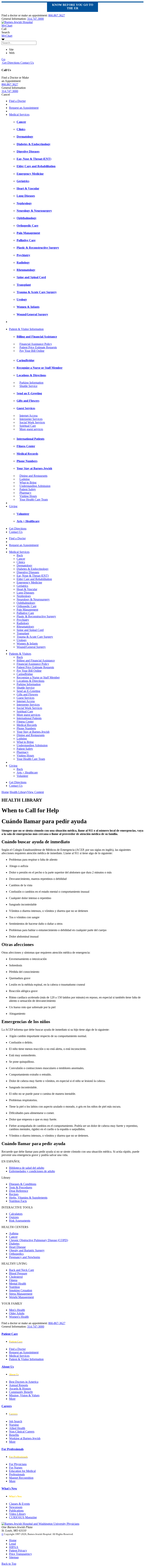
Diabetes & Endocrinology (33, 568)
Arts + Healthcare (27, 772)
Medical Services (19, 114)
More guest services (31, 429)
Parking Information (31, 382)
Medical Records (27, 725)
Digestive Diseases (28, 572)
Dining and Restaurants (33, 475)
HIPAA (13, 1547)
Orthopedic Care (26, 606)
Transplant (23, 633)
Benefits (14, 1435)
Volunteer (22, 775)
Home (5, 792)
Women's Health (19, 1316)
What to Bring (27, 482)
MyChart (7, 35)
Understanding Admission (34, 486)
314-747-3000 (35, 1326)
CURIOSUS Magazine (23, 1517)
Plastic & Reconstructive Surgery (36, 616)
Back (20, 555)
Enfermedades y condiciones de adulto (32, 1171)
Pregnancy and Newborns (24, 1257)
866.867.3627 (56, 15)
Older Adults (16, 1313)
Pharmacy (25, 492)
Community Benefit (21, 1392)
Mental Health (17, 1283)
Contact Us (27, 62)
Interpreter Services (30, 419)
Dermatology (24, 565)
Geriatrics (22, 585)
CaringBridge (25, 674)
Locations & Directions (30, 680)
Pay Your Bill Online (31, 350)
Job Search (15, 1421)
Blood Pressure (18, 1273)
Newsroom (15, 1507)
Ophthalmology (26, 602)
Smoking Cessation (20, 1290)
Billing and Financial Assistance (36, 660)
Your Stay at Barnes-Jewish (33, 731)
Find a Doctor (17, 101)
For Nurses (15, 1467)
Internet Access (28, 415)
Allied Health (17, 1428)
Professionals (17, 1474)
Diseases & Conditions (22, 1184)
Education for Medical (22, 1471)
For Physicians (18, 1464)
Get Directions (11, 62)
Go (3, 59)
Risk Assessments (19, 1220)
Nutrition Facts (18, 1201)
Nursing (14, 1424)
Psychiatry (23, 619)
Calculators (15, 1213)
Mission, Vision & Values (24, 1395)
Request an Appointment (24, 107)
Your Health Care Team (33, 499)
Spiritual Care (27, 425)
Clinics (21, 562)
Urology (22, 640)
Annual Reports (18, 1385)
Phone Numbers (26, 728)
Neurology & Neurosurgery (33, 599)
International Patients (29, 718)
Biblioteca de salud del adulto (26, 1167)
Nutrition (14, 1287)
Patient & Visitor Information (26, 329)
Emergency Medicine (29, 582)
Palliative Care (25, 613)
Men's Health (17, 1310)
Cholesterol (16, 1276)
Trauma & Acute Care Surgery (35, 636)
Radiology (23, 623)
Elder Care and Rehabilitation (34, 579)
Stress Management (20, 1293)
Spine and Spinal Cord (30, 630)
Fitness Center (25, 721)
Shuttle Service (28, 386)
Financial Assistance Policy (35, 344)
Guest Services (25, 697)
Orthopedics (16, 1253)
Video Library (17, 1514)
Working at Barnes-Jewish (24, 1438)
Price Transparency (20, 1554)
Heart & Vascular (27, 589)
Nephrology (24, 596)
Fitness (13, 1280)
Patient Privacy (18, 1550)
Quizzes (14, 1217)
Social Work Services (32, 422)
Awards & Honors (20, 1388)
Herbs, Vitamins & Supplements (28, 1197)
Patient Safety (27, 489)
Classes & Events (19, 1503)
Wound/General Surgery (31, 647)
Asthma (13, 1233)
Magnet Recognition (21, 1477)
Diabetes (14, 1243)
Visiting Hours (28, 496)
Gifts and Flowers (27, 694)
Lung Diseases (25, 592)
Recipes (14, 1194)
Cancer (21, 558)
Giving (13, 506)
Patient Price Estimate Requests (38, 347)
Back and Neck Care (21, 1270)
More (12, 1398)
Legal (12, 1543)
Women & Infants (27, 643)
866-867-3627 (56, 1323)
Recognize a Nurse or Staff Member (38, 677)
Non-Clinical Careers (21, 1431)
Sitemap (14, 1557)
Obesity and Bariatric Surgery (27, 1250)
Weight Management (21, 1297)
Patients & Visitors (20, 653)
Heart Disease (17, 1247)
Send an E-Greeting (28, 691)
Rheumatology (25, 626)
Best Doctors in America (23, 1381)
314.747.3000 (35, 18)
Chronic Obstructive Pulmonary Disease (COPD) (38, 1240)
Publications (16, 1510)
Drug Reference (18, 1190)
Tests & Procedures (20, 1187)
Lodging (24, 479)
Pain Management (27, 609)
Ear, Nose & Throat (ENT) (33, 575)
